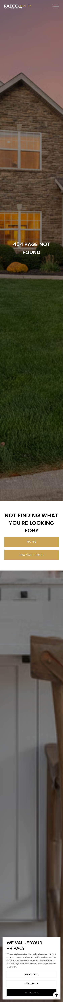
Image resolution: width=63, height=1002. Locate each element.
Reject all (31, 974)
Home (31, 541)
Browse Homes (32, 554)
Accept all (31, 992)
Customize (31, 983)
